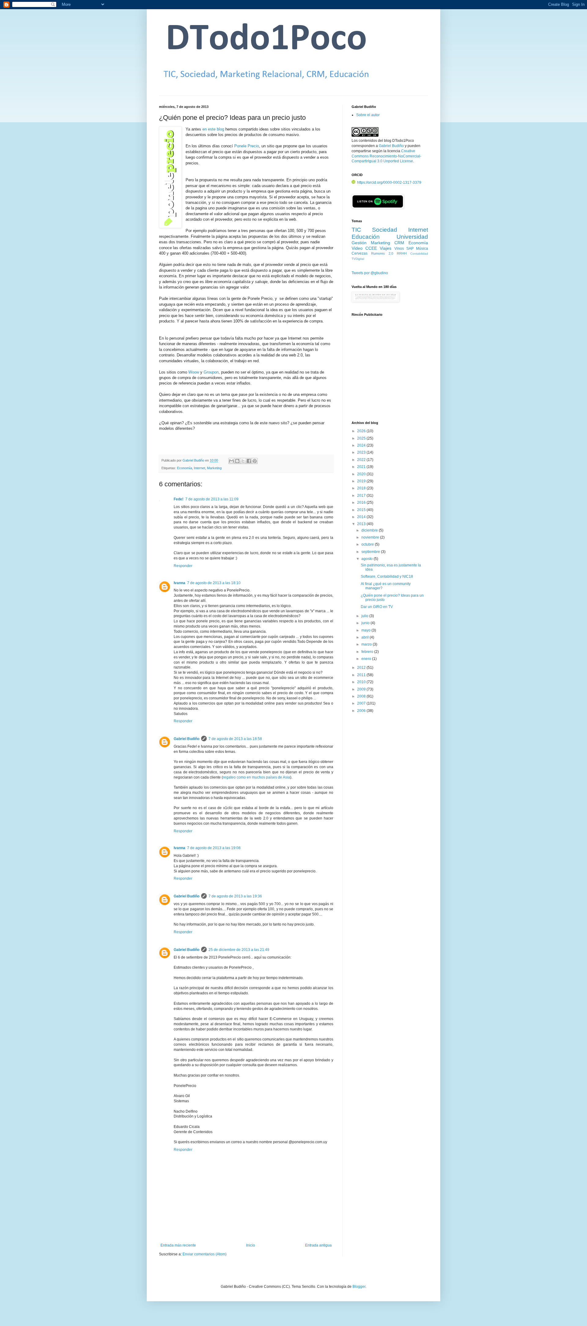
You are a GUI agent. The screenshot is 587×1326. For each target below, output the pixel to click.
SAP (410, 248)
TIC (356, 230)
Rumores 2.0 (382, 253)
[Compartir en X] (243, 461)
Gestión (359, 242)
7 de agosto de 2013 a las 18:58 (235, 739)
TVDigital (358, 258)
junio (366, 623)
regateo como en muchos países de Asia (256, 777)
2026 (362, 431)
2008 (362, 696)
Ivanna (179, 583)
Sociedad (384, 230)
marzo (367, 644)
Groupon (211, 372)
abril (365, 637)
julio (365, 616)
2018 (362, 488)
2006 (362, 711)
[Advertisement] (390, 372)
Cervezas (359, 253)
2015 (362, 510)
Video (357, 248)
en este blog (213, 129)
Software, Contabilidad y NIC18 (387, 576)
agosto (367, 559)
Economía (184, 468)
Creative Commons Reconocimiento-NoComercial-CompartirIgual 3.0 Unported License (386, 156)
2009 (362, 689)
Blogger (359, 1286)
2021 (362, 467)
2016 (362, 502)
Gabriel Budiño (194, 460)
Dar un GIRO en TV (377, 607)
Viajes (385, 248)
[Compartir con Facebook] (249, 461)
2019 (362, 481)
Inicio (250, 1245)
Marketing (214, 468)
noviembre (370, 537)
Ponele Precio (246, 146)
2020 (362, 474)
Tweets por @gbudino (370, 273)
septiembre (371, 552)
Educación (366, 237)
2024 (362, 445)
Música (422, 248)
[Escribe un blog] (237, 461)
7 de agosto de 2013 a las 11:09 (211, 499)
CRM (399, 242)
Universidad (412, 237)
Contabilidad (419, 253)
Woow (193, 372)
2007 (362, 703)
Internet (199, 468)
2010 (362, 682)
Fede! (178, 499)
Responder (183, 566)
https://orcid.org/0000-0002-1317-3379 (389, 182)
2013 (362, 524)
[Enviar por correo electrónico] (231, 461)
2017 (362, 495)
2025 (362, 438)
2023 (362, 452)
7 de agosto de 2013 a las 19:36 (235, 896)
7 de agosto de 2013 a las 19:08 (214, 848)
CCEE (371, 248)
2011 (362, 675)
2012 (362, 667)
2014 (362, 517)
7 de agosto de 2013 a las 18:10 (214, 583)
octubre (368, 544)
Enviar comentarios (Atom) (205, 1254)
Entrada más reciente (178, 1245)
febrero (367, 652)
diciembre (370, 530)
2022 (362, 460)
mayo (366, 630)
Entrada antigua (318, 1245)
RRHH (402, 253)
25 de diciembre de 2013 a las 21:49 (239, 950)
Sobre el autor (368, 115)
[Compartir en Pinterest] (255, 461)
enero (366, 659)
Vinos (399, 248)
